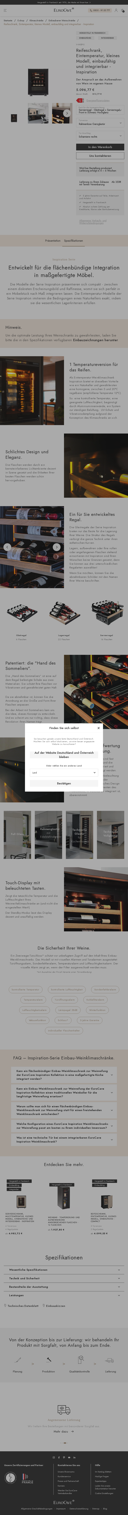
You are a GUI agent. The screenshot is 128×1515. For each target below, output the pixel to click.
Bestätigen (64, 783)
